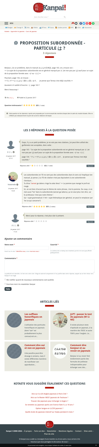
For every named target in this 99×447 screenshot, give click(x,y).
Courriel (54, 245)
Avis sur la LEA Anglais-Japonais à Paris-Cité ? (49, 394)
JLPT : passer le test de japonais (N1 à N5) (81, 317)
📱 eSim (78, 27)
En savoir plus (67, 445)
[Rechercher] (65, 17)
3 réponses (49, 53)
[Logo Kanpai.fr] (49, 7)
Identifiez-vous (20, 251)
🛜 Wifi (70, 27)
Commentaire (11, 258)
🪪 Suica (51, 27)
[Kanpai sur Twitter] (84, 23)
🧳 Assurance (87, 27)
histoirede (12, 184)
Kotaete (7, 31)
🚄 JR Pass (42, 27)
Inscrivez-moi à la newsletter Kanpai (20, 284)
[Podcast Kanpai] (93, 23)
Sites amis (88, 431)
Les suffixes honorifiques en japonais (33, 317)
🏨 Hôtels (34, 27)
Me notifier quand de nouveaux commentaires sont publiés (30, 280)
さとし (11, 98)
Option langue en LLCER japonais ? (49, 408)
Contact (78, 431)
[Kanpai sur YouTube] (90, 23)
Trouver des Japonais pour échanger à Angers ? (49, 401)
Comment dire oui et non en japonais (35, 346)
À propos (28, 431)
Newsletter (51, 431)
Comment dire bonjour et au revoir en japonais (80, 348)
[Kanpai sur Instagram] (87, 23)
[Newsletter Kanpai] (76, 23)
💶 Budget (8, 27)
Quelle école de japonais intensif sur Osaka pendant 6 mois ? (49, 412)
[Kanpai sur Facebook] (80, 23)
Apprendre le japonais (17, 31)
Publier (8, 289)
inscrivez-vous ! (34, 251)
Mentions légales (66, 431)
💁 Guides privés (61, 27)
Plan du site (49, 434)
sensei (33, 183)
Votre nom (10, 245)
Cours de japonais (31, 31)
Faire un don (39, 431)
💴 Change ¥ (18, 27)
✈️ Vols (26, 27)
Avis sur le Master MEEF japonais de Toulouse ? (49, 397)
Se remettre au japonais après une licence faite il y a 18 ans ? (49, 404)
